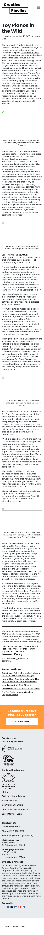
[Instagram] (12, 907)
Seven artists (13, 349)
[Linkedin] (15, 907)
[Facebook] (8, 907)
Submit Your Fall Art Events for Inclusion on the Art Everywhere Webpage (21, 674)
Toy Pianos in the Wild (12, 651)
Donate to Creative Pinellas (15, 809)
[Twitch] (23, 907)
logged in (18, 658)
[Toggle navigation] (38, 7)
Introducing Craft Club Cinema (16, 685)
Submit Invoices (9, 800)
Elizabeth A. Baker (30, 52)
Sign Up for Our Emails (12, 805)
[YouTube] (19, 907)
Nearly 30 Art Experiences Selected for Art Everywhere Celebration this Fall (20, 680)
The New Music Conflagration (15, 256)
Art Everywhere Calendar (14, 796)
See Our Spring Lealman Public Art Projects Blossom (18, 693)
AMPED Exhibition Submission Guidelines (21, 688)
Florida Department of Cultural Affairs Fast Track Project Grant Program (20, 647)
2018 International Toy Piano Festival (20, 357)
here (28, 634)
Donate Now (22, 721)
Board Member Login (12, 814)
